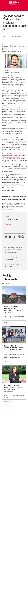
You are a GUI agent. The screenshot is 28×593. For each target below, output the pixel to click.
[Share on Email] (23, 237)
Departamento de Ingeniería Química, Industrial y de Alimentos (13, 156)
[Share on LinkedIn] (10, 237)
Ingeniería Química (7, 77)
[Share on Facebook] (14, 237)
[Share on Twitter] (6, 237)
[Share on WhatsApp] (19, 237)
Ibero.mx (20, 8)
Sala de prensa (7, 8)
